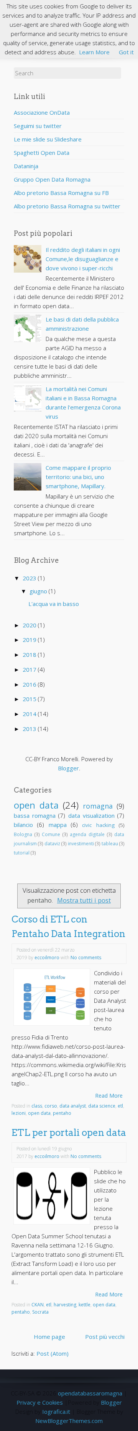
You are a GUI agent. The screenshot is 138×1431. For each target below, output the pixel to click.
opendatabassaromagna (90, 1393)
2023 (30, 578)
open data (36, 805)
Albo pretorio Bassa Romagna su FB (61, 193)
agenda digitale (87, 834)
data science (101, 1106)
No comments (86, 957)
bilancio (23, 824)
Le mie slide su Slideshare (48, 139)
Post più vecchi (105, 1336)
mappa (58, 824)
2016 (30, 684)
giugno (39, 591)
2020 (30, 625)
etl (120, 1106)
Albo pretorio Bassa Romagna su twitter (67, 206)
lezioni (19, 1113)
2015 (30, 699)
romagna (98, 806)
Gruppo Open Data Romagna (52, 179)
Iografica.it (56, 1411)
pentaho (62, 1113)
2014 (30, 714)
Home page (49, 1336)
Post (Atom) (52, 1353)
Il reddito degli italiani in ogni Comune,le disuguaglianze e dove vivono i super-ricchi (83, 259)
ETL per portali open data (69, 1132)
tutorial (22, 853)
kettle (84, 1304)
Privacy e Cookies (39, 1402)
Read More (109, 1095)
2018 (30, 654)
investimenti (81, 843)
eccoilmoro (46, 957)
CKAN (37, 1304)
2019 (30, 639)
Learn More (94, 52)
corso (50, 1106)
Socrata (40, 1312)
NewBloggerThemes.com (69, 1421)
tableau (110, 843)
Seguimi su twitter (38, 126)
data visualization (91, 815)
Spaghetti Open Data (41, 152)
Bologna (23, 834)
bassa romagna (35, 815)
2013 (30, 729)
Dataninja (26, 166)
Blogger (68, 768)
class (36, 1106)
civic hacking (98, 825)
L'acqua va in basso (53, 603)
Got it (126, 52)
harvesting (65, 1304)
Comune (51, 834)
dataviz (52, 843)
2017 (30, 669)
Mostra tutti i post (84, 900)
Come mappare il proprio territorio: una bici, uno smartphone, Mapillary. (78, 477)
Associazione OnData (42, 112)
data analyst (72, 1106)
